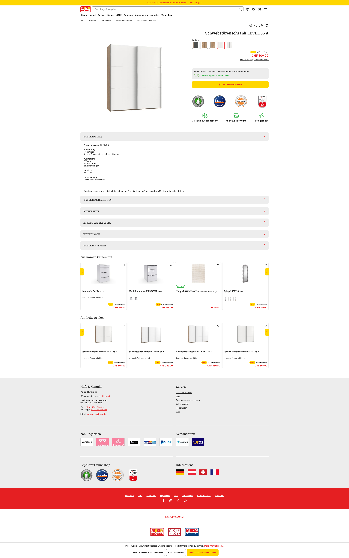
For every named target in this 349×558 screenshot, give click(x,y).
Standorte (106, 396)
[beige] (230, 299)
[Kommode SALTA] (104, 273)
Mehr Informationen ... (214, 546)
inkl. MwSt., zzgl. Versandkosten (254, 59)
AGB (176, 495)
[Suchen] (240, 9)
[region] (134, 78)
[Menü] (266, 9)
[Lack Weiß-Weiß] (131, 299)
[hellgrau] (226, 299)
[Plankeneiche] (204, 45)
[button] (205, 117)
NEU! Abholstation (184, 392)
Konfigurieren (176, 552)
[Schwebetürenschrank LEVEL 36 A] (134, 78)
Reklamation (181, 408)
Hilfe (178, 411)
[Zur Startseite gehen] (85, 9)
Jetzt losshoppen (195, 3)
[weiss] (229, 45)
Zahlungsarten (182, 404)
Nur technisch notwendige (148, 552)
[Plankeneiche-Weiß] (212, 45)
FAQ (178, 396)
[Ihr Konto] (248, 9)
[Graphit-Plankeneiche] (195, 45)
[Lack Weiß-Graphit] (136, 299)
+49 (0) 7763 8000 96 (95, 407)
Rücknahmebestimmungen (188, 400)
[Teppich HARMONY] (198, 273)
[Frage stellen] (255, 25)
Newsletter (151, 495)
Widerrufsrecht (204, 495)
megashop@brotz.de (96, 414)
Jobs (140, 495)
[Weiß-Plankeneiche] (221, 45)
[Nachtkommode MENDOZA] (151, 273)
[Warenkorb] (260, 9)
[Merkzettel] (254, 9)
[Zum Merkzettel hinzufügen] (267, 25)
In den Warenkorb (232, 84)
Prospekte (219, 495)
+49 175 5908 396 (99, 409)
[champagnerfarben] (235, 299)
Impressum (165, 495)
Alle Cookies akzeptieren (202, 552)
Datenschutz (187, 495)
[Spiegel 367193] (245, 273)
